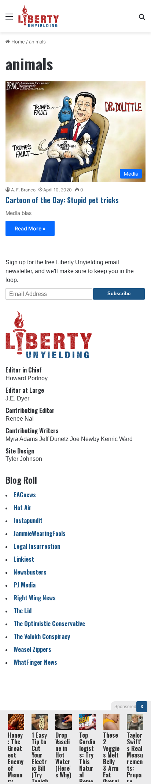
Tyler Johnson (23, 459)
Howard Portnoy (26, 378)
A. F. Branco (23, 190)
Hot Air (23, 507)
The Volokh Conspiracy (42, 636)
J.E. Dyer (17, 398)
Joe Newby (84, 439)
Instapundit (28, 520)
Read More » (30, 228)
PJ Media (25, 584)
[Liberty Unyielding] (38, 16)
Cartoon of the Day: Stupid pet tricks (62, 199)
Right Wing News (35, 597)
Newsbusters (30, 571)
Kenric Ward (117, 439)
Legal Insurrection (37, 546)
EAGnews (25, 494)
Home (17, 42)
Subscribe (118, 293)
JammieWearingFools (40, 533)
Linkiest (24, 559)
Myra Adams (21, 439)
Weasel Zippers (32, 649)
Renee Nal (19, 419)
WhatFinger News (35, 662)
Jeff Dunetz (54, 439)
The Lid (23, 610)
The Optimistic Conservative (49, 623)
